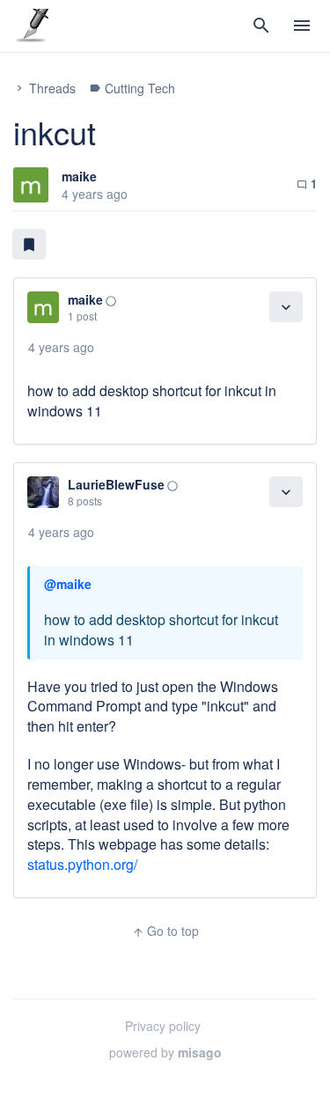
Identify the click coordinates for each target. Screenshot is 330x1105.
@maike (68, 584)
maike (79, 176)
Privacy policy (163, 1026)
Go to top (165, 930)
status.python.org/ (82, 864)
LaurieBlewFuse (116, 484)
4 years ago (61, 347)
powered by (165, 1052)
